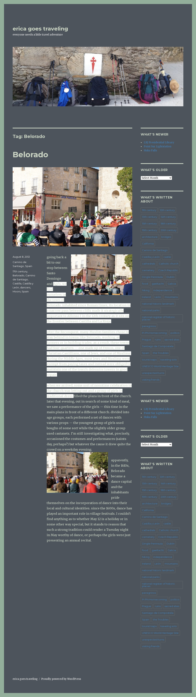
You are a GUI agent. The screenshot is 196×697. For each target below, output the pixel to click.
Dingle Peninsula (152, 276)
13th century (149, 216)
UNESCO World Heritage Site (160, 366)
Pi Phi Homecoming (154, 332)
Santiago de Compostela (157, 346)
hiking (145, 290)
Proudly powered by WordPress (61, 679)
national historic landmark (158, 303)
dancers (25, 287)
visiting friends (150, 379)
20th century (168, 230)
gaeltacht (158, 283)
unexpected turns (153, 372)
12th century (167, 210)
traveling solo (168, 359)
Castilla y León (151, 256)
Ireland (146, 296)
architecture (150, 236)
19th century (149, 230)
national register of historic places (158, 318)
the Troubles (160, 352)
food (145, 283)
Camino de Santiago (155, 250)
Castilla (17, 283)
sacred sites (171, 339)
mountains (171, 296)
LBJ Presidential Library (159, 142)
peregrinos (149, 326)
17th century (20, 271)
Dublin (171, 276)
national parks (150, 310)
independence (162, 290)
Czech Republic (168, 270)
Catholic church (168, 263)
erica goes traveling (40, 28)
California (148, 243)
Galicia (172, 283)
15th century (149, 223)
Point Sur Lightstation (157, 146)
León (157, 296)
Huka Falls (150, 150)
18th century (168, 223)
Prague (146, 339)
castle (167, 256)
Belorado (30, 154)
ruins (158, 339)
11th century (149, 210)
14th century (168, 216)
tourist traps (149, 359)
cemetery (148, 270)
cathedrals (148, 263)
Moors (16, 291)
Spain (28, 266)
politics (175, 332)
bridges (166, 236)
